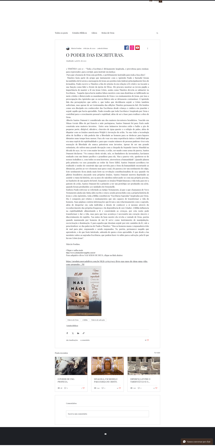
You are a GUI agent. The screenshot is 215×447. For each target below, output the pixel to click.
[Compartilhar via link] (84, 333)
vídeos (94, 32)
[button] (157, 33)
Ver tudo (157, 353)
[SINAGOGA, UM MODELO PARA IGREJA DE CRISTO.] (107, 366)
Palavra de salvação (98, 320)
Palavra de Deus (73, 320)
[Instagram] (132, 47)
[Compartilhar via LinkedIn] (78, 333)
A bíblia (85, 320)
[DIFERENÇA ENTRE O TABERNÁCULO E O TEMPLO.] (144, 366)
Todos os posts (61, 32)
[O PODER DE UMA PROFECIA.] (71, 366)
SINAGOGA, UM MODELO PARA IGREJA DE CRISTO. (105, 380)
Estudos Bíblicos (79, 32)
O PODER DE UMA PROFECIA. (66, 380)
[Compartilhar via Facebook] (67, 333)
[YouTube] (137, 47)
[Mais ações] (147, 48)
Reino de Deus (108, 32)
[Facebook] (126, 47)
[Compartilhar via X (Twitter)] (73, 333)
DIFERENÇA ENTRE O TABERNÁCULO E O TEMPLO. (140, 380)
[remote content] (107, 253)
